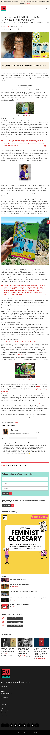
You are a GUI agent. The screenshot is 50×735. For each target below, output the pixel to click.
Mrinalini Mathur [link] (15, 580)
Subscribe (5, 493)
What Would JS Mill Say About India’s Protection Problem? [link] (24, 591)
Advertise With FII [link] (5, 700)
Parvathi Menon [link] (6, 653)
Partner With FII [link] (5, 702)
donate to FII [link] (22, 67)
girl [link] (27, 438)
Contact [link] (3, 691)
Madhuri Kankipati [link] (40, 658)
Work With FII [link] (4, 704)
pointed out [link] (19, 354)
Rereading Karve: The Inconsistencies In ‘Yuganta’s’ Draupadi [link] (8, 650)
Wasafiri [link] (16, 422)
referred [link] (38, 386)
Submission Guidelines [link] (6, 693)
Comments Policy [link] (5, 710)
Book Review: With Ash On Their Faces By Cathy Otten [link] (21, 341)
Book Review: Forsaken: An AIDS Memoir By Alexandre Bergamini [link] (24, 403)
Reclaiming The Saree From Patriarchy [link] (19, 584)
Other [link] (30, 438)
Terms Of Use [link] (4, 713)
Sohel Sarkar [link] (6, 26)
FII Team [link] (13, 606)
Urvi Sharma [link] (22, 655)
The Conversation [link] (28, 379)
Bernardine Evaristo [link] (14, 438)
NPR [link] (28, 181)
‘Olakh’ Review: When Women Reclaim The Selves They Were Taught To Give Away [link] (28, 598)
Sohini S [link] (13, 600)
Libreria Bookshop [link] (28, 265)
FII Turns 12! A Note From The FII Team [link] (19, 604)
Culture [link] (2, 13)
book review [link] (22, 438)
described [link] (33, 383)
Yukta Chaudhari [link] (15, 586)
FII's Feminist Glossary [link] (9, 512)
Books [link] (7, 13)
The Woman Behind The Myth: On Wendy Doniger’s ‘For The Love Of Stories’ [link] (24, 651)
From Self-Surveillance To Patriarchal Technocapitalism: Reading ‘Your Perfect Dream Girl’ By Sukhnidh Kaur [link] (41, 652)
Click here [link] (27, 3)
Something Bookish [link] (28, 115)
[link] (48, 222)
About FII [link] (3, 689)
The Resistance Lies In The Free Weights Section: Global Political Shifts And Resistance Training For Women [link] (28, 578)
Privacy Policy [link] (4, 715)
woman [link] (34, 438)
